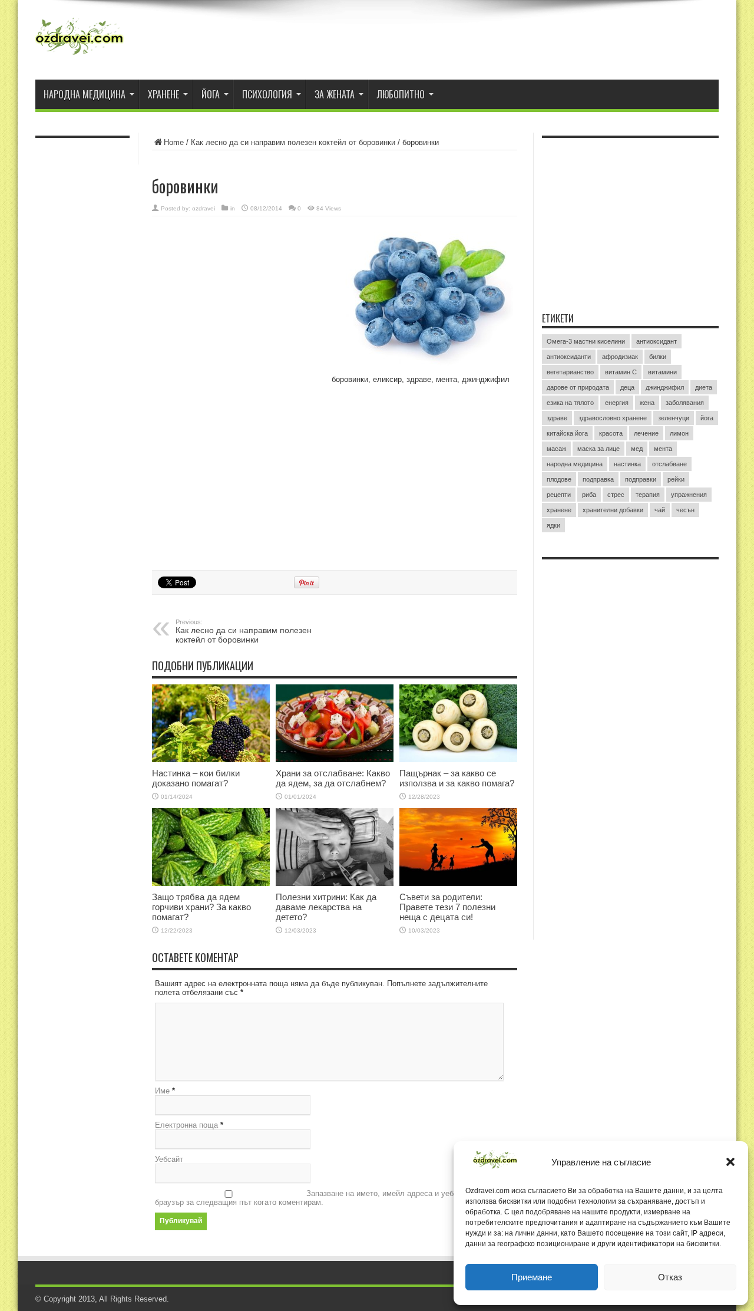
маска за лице (598, 448)
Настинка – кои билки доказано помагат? (196, 778)
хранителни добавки (613, 509)
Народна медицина (84, 94)
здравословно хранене (612, 417)
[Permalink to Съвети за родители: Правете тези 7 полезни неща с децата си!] (458, 847)
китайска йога (567, 433)
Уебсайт (169, 1159)
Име (162, 1090)
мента (663, 448)
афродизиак (620, 356)
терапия (648, 494)
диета (703, 387)
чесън (685, 509)
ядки (553, 525)
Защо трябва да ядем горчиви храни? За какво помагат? (201, 907)
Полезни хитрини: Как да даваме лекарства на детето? (326, 907)
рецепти (559, 494)
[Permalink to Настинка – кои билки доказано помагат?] (211, 723)
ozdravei (203, 208)
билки (657, 356)
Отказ (670, 1277)
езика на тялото (570, 402)
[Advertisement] (240, 299)
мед (637, 448)
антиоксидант (656, 341)
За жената (335, 94)
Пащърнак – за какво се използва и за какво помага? (456, 778)
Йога (210, 94)
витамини (662, 371)
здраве (557, 417)
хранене (559, 509)
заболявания (685, 402)
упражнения (689, 494)
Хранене (163, 94)
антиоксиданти (569, 356)
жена (647, 402)
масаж (556, 448)
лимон (679, 433)
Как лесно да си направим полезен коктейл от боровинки (293, 142)
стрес (615, 494)
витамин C (621, 371)
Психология (267, 94)
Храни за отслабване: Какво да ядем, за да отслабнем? (333, 778)
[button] (730, 1162)
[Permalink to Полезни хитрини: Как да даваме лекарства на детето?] (334, 847)
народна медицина (575, 463)
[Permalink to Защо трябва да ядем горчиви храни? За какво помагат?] (211, 847)
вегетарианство (570, 371)
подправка (598, 479)
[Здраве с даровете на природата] (79, 41)
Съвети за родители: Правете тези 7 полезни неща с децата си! (447, 907)
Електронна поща (186, 1125)
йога (706, 417)
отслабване (669, 463)
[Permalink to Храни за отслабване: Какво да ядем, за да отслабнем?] (334, 723)
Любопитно (401, 94)
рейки (675, 479)
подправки (640, 479)
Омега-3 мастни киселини (586, 341)
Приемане (531, 1277)
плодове (559, 479)
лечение (646, 433)
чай (659, 509)
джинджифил (665, 387)
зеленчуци (673, 417)
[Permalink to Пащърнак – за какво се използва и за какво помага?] (458, 723)
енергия (617, 402)
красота (611, 433)
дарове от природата (578, 387)
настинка (627, 463)
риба (589, 494)
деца (627, 387)
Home (174, 142)
